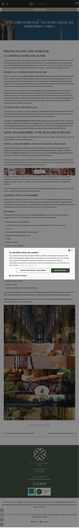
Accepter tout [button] (60, 270)
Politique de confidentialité (28, 265)
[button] (18, 276)
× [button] (72, 250)
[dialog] (39, 264)
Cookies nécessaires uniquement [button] (33, 270)
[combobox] (69, 250)
